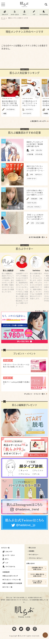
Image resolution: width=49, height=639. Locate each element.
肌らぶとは (32, 548)
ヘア (6, 563)
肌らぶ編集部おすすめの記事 (13, 583)
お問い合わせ (30, 563)
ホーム (3, 18)
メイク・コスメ (10, 555)
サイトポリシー (33, 554)
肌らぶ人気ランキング (11, 576)
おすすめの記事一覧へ (37, 237)
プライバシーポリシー (36, 558)
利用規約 (31, 551)
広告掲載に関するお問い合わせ (37, 568)
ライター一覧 (8, 587)
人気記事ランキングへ (38, 121)
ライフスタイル (10, 566)
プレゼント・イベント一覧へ (34, 394)
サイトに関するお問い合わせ (37, 582)
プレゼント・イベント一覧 (12, 580)
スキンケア (8, 551)
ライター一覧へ (40, 311)
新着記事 (7, 572)
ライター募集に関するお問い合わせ (37, 575)
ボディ (7, 559)
